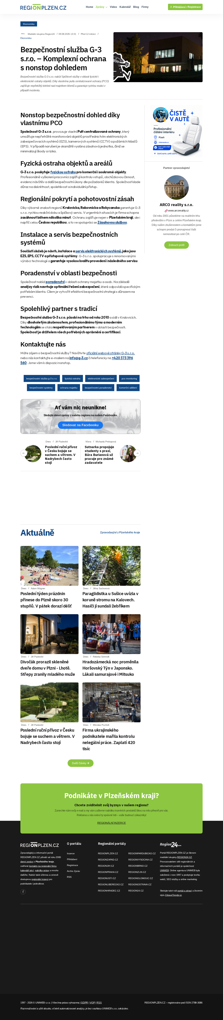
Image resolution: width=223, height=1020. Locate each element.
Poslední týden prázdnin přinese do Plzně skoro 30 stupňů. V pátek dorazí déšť (45, 600)
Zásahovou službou (112, 222)
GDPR (84, 1002)
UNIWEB (164, 870)
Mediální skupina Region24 (41, 34)
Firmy (145, 7)
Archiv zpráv (73, 871)
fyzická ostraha (72, 378)
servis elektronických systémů (98, 251)
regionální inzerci (40, 879)
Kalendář (125, 7)
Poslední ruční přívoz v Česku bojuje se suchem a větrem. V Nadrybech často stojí (61, 455)
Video (113, 7)
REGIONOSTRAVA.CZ (139, 884)
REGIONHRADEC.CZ (109, 890)
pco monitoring (129, 378)
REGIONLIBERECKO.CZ (111, 884)
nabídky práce (42, 870)
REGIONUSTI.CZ (107, 878)
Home (89, 7)
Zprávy (100, 7)
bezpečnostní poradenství (98, 387)
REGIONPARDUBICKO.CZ (142, 853)
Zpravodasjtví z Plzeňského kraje (120, 532)
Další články (79, 763)
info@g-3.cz (78, 358)
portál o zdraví (185, 890)
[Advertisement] (80, 496)
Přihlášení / (179, 7)
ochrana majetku (68, 387)
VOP (92, 1002)
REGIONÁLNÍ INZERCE (111, 823)
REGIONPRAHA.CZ (108, 872)
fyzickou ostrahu (63, 172)
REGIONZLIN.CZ (137, 872)
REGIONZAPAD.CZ (108, 859)
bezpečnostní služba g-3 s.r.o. (41, 378)
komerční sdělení (128, 387)
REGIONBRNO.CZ (138, 866)
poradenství (55, 282)
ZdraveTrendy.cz (173, 895)
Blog (136, 7)
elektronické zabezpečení (101, 378)
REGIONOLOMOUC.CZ (140, 878)
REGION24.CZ (136, 890)
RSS (69, 877)
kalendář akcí (27, 870)
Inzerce (71, 853)
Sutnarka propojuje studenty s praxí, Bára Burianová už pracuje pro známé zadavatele (99, 455)
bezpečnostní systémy (41, 387)
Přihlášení (72, 859)
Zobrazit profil (176, 245)
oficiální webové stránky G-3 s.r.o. (110, 353)
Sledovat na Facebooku (80, 425)
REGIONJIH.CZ (106, 866)
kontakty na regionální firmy (42, 866)
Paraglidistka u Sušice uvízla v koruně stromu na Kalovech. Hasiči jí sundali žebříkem (110, 600)
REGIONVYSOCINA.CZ (140, 859)
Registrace (194, 7)
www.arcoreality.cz (178, 210)
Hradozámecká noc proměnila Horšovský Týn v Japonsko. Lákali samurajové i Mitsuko (110, 668)
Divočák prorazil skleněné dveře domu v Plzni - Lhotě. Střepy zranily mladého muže (47, 668)
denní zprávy (26, 861)
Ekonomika (28, 24)
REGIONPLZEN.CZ (108, 853)
